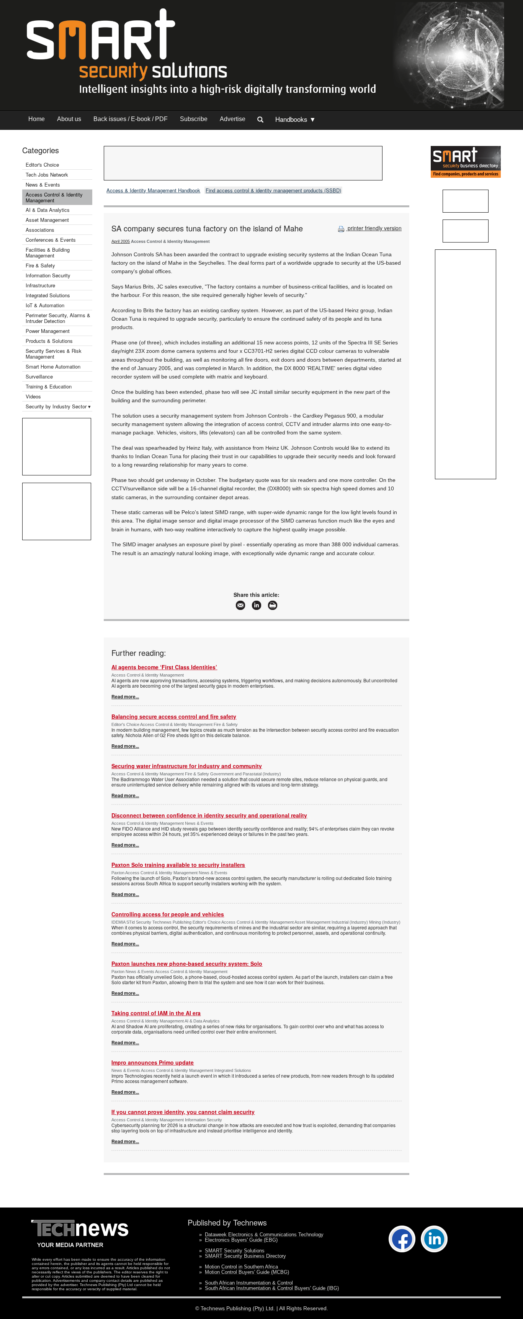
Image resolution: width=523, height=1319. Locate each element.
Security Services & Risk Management (54, 353)
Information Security (48, 275)
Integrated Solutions (48, 295)
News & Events (43, 184)
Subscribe (194, 119)
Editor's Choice (42, 164)
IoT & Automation (45, 305)
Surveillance (39, 376)
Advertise (232, 119)
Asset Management (47, 219)
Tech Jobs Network (47, 174)
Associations (40, 229)
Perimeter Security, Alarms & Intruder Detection (58, 317)
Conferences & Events (51, 239)
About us (69, 119)
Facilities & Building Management (48, 252)
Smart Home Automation (54, 366)
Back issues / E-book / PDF (130, 119)
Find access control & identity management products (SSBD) (273, 190)
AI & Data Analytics (48, 209)
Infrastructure (40, 285)
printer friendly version (374, 228)
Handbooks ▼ (295, 119)
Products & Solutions (49, 340)
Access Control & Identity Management (54, 197)
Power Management (48, 330)
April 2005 (120, 241)
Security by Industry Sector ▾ (58, 406)
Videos (33, 396)
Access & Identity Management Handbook (153, 190)
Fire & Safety (40, 265)
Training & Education (49, 386)
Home (36, 119)
